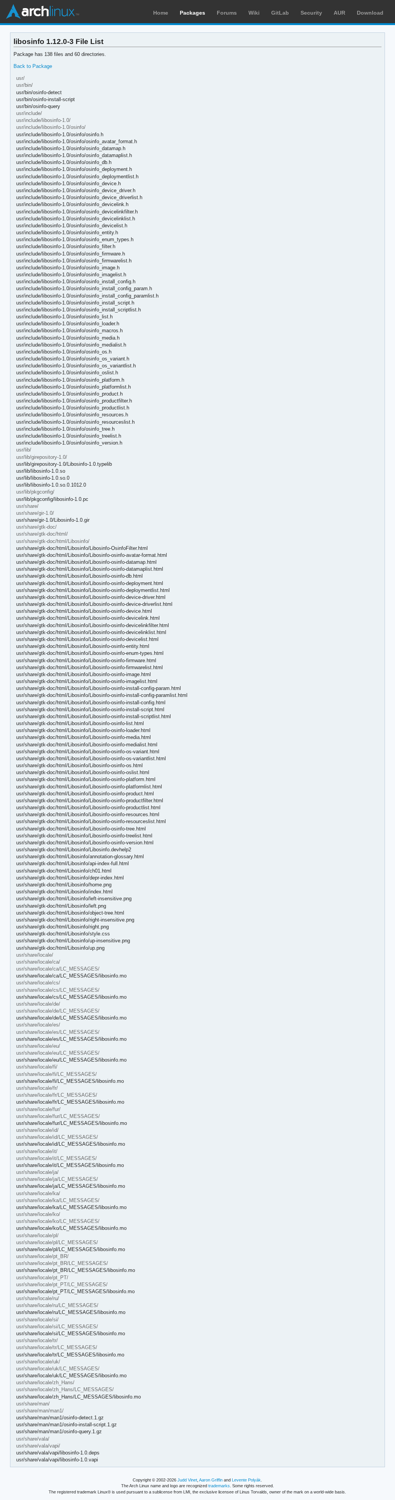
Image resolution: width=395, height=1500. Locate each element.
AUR (339, 13)
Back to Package (33, 66)
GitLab (280, 13)
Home (160, 13)
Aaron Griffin (211, 1480)
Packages (192, 13)
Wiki (254, 13)
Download (370, 13)
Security (311, 13)
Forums (227, 13)
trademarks (219, 1485)
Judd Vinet (187, 1480)
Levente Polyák (246, 1480)
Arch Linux (42, 11)
